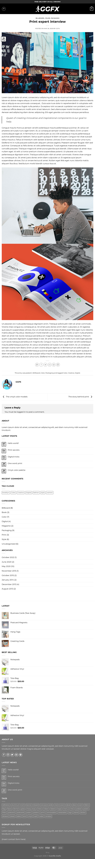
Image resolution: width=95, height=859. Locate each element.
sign (70, 812)
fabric (87, 805)
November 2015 (9, 571)
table (19, 816)
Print (4, 535)
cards (50, 805)
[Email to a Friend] (50, 365)
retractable (62, 812)
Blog (47, 852)
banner (29, 805)
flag (3, 809)
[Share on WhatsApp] (37, 365)
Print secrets (13, 450)
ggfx (58, 28)
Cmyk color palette (16, 470)
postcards (20, 812)
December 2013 (9, 584)
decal (68, 805)
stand (76, 812)
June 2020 (6, 562)
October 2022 (8, 557)
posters (36, 812)
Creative (71, 373)
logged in (21, 412)
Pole (4, 812)
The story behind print (79, 397)
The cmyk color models (16, 397)
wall (35, 816)
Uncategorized (9, 544)
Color (47, 18)
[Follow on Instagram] (8, 755)
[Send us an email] (16, 755)
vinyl (30, 816)
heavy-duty (31, 809)
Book (4, 512)
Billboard (40, 18)
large (59, 809)
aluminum (16, 805)
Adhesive (5, 805)
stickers (5, 816)
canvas (43, 805)
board (36, 805)
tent (24, 816)
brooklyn (5, 492)
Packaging (55, 18)
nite (71, 809)
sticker (83, 812)
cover (62, 805)
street (12, 816)
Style (4, 539)
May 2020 (6, 566)
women (50, 492)
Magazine (6, 526)
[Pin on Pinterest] (54, 365)
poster (28, 812)
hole (39, 809)
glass (23, 809)
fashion (36, 492)
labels (53, 809)
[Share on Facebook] (41, 365)
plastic (86, 809)
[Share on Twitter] (45, 365)
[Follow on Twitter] (12, 755)
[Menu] (4, 9)
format (16, 809)
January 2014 (8, 580)
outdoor (78, 809)
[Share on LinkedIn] (58, 365)
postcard (11, 812)
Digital (77, 373)
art (23, 805)
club (56, 805)
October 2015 (8, 575)
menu (65, 809)
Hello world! (13, 443)
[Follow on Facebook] (4, 755)
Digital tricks (13, 457)
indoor (45, 809)
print (43, 812)
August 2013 (7, 589)
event (80, 805)
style (43, 492)
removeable (51, 812)
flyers (9, 809)
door (74, 805)
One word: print (15, 463)
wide (41, 816)
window (48, 816)
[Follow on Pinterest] (20, 755)
